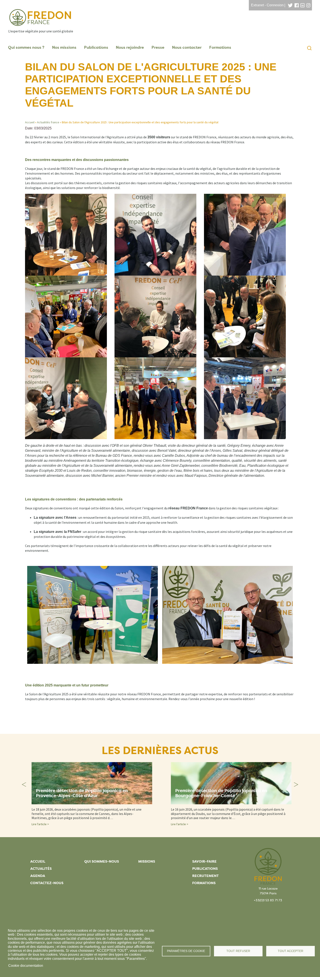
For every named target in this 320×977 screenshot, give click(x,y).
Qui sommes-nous (101, 861)
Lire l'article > (40, 824)
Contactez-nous (46, 883)
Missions (146, 861)
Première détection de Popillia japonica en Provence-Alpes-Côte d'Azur (82, 793)
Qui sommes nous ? (26, 47)
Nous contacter (187, 47)
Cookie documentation (25, 965)
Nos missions (64, 47)
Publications (96, 47)
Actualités (41, 868)
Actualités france (48, 122)
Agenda (37, 875)
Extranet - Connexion (267, 5)
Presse (158, 47)
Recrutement (205, 875)
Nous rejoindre (130, 47)
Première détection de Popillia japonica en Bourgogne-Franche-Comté (221, 793)
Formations (220, 47)
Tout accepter (290, 951)
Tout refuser (238, 951)
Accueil (29, 122)
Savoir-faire (204, 861)
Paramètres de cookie (186, 951)
